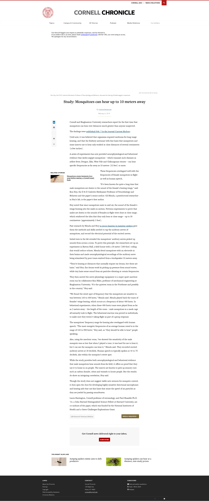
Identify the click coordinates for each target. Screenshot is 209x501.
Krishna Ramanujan (105, 109)
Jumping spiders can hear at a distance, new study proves (137, 460)
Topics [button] (51, 23)
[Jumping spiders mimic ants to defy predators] (58, 461)
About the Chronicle (48, 484)
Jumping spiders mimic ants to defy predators (86, 460)
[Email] (164, 499)
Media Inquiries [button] (130, 416)
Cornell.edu (136, 3)
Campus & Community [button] (72, 23)
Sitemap (44, 487)
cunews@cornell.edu (91, 492)
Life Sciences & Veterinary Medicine (82, 417)
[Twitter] (160, 499)
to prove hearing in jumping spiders (116, 225)
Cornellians (155, 23)
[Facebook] (155, 499)
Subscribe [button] (104, 440)
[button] (164, 2)
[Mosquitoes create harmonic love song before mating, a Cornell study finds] (57, 178)
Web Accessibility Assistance (50, 492)
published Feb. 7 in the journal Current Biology (108, 131)
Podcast (113, 23)
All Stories (93, 23)
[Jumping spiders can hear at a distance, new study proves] (113, 461)
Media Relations (153, 3)
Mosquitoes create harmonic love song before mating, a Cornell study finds (80, 178)
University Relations (48, 495)
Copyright (45, 489)
